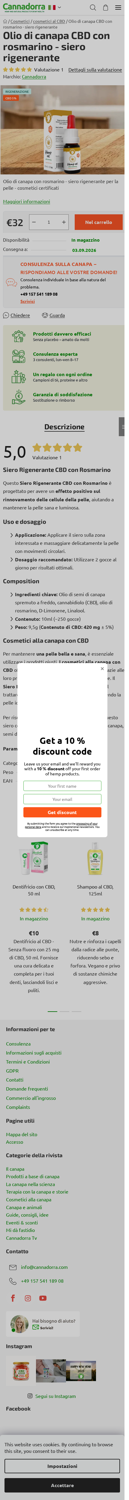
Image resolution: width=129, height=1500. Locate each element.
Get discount (62, 812)
